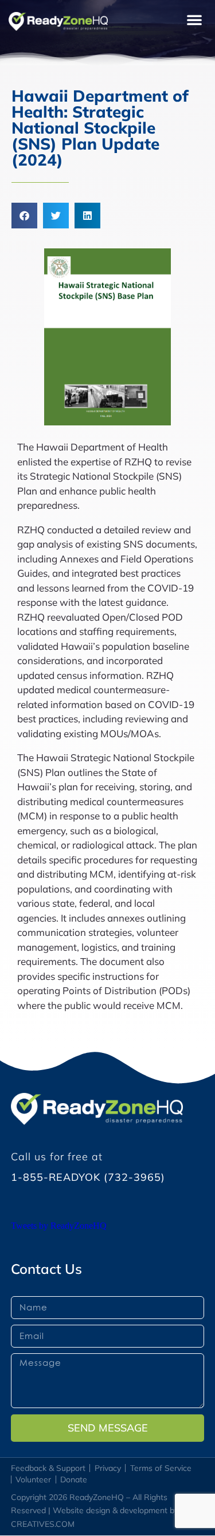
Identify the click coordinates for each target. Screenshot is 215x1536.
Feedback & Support (48, 1468)
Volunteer (33, 1479)
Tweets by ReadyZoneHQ (59, 1226)
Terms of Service (160, 1468)
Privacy (108, 1468)
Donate (73, 1479)
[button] (194, 19)
